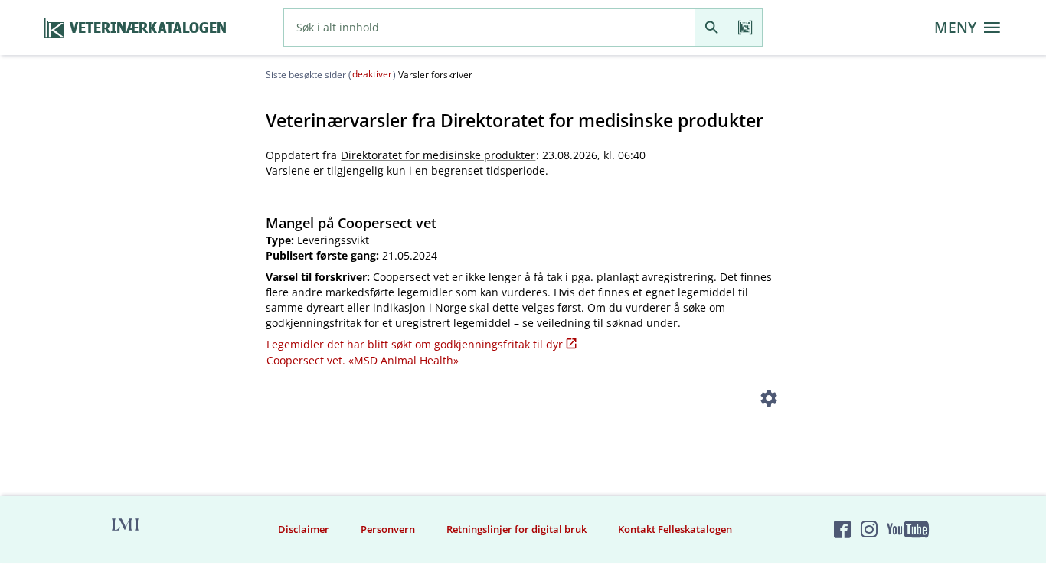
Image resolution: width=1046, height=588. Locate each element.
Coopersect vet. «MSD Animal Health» (362, 360)
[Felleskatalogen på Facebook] (842, 529)
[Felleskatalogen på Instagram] (869, 529)
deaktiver (372, 74)
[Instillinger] (769, 401)
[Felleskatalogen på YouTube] (907, 529)
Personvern (388, 529)
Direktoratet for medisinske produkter (438, 155)
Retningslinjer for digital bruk (516, 529)
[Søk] (711, 27)
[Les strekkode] (745, 27)
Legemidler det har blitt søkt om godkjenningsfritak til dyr (414, 344)
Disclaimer (303, 529)
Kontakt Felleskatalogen (675, 529)
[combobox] (489, 27)
